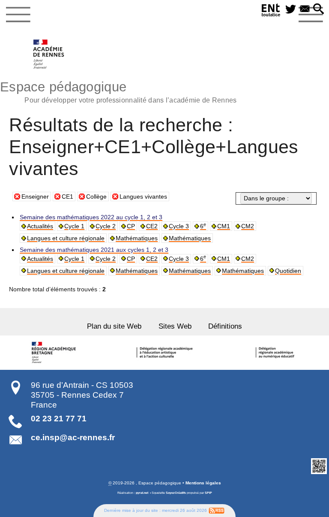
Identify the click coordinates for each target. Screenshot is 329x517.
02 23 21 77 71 (59, 418)
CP (131, 226)
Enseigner (35, 196)
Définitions (225, 326)
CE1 (67, 196)
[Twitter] (291, 9)
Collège (96, 196)
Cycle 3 (179, 226)
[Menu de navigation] (18, 14)
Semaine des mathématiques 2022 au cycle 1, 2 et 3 (91, 217)
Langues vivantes (143, 196)
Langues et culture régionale (66, 238)
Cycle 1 (74, 226)
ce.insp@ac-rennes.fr (73, 437)
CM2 (247, 226)
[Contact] (305, 9)
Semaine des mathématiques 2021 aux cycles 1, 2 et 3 (94, 249)
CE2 (152, 226)
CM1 (223, 226)
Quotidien (288, 270)
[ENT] (271, 11)
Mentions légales (203, 483)
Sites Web (175, 326)
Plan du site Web (114, 326)
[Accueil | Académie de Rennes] (55, 353)
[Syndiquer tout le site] (216, 510)
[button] (318, 9)
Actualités (40, 226)
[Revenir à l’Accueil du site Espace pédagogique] (49, 54)
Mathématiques (137, 238)
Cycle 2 (106, 226)
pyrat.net (142, 492)
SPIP (208, 492)
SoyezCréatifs (176, 492)
